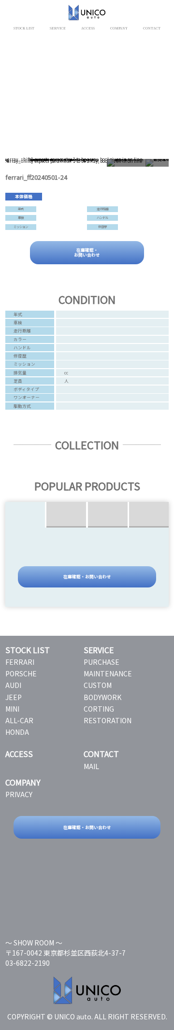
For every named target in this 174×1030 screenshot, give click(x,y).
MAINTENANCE (108, 673)
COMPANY (119, 28)
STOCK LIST (24, 28)
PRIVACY (18, 794)
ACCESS (88, 28)
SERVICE (58, 28)
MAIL (91, 766)
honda (17, 732)
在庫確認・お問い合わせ (87, 252)
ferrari (19, 662)
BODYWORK (102, 697)
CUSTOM (98, 685)
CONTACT (151, 28)
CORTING (99, 709)
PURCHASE (101, 662)
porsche (21, 673)
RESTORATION (107, 720)
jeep (13, 697)
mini (12, 709)
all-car (19, 720)
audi (13, 685)
